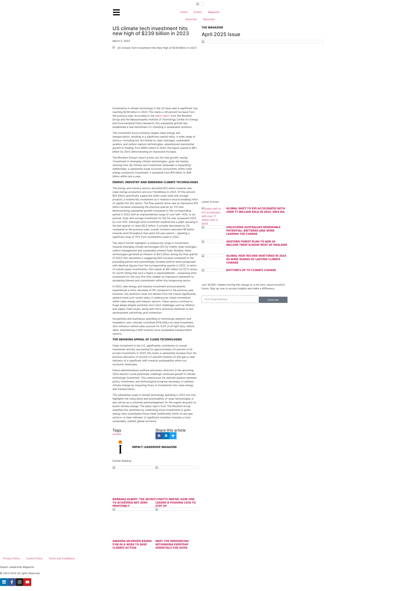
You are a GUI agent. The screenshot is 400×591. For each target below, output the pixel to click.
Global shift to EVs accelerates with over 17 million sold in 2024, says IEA (255, 210)
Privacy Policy (11, 558)
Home (184, 12)
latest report (162, 115)
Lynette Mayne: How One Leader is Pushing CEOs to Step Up (175, 502)
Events (198, 12)
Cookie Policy (34, 558)
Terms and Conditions (62, 558)
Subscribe (209, 19)
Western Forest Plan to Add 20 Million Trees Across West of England (256, 243)
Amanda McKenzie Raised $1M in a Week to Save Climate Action (132, 544)
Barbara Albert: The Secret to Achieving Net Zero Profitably (133, 502)
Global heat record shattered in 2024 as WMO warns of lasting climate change (256, 259)
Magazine (213, 12)
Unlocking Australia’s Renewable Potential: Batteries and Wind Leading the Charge (253, 230)
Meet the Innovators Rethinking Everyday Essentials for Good (172, 544)
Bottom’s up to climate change (251, 270)
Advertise (191, 19)
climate (116, 434)
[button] (158, 435)
